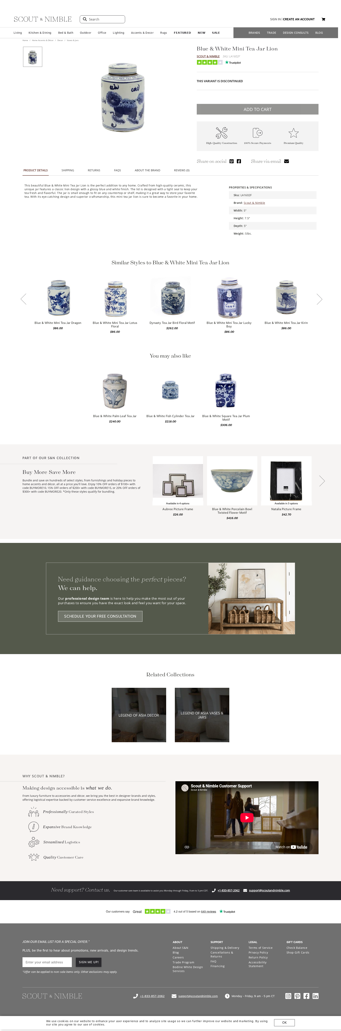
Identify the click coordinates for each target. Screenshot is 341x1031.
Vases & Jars (72, 40)
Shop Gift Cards (298, 952)
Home (25, 40)
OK (284, 1022)
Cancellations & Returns (222, 954)
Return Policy (258, 957)
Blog (176, 952)
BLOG (319, 32)
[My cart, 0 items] (323, 19)
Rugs (163, 32)
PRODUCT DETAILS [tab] (35, 170)
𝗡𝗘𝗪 (201, 32)
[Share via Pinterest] (232, 161)
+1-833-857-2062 (229, 890)
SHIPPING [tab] (68, 170)
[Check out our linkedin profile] (316, 996)
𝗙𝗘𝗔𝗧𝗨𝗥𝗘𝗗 (182, 32)
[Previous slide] (23, 299)
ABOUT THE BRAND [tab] (147, 170)
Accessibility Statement (258, 964)
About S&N (180, 948)
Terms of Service (261, 948)
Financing (218, 966)
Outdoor (85, 32)
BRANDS (254, 32)
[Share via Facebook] (239, 161)
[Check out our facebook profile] (306, 996)
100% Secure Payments (257, 143)
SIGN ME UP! (89, 962)
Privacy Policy (258, 952)
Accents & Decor (142, 32)
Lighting (118, 32)
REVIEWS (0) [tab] (181, 170)
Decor (60, 40)
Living (18, 32)
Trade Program (183, 962)
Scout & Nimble (208, 56)
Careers (178, 957)
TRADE (271, 32)
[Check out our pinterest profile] (297, 996)
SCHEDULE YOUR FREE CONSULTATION (100, 616)
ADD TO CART (258, 109)
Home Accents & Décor (42, 40)
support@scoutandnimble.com (269, 890)
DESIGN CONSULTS (296, 32)
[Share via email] (286, 161)
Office (102, 32)
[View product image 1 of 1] (32, 57)
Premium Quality (294, 143)
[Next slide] (319, 300)
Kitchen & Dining (40, 32)
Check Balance (297, 948)
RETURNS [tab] (94, 170)
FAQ (213, 961)
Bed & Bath (65, 32)
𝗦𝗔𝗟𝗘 (216, 32)
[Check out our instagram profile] (288, 996)
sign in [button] (275, 19)
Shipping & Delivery (225, 948)
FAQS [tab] (117, 170)
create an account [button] (299, 19)
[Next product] (322, 481)
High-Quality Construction (221, 143)
